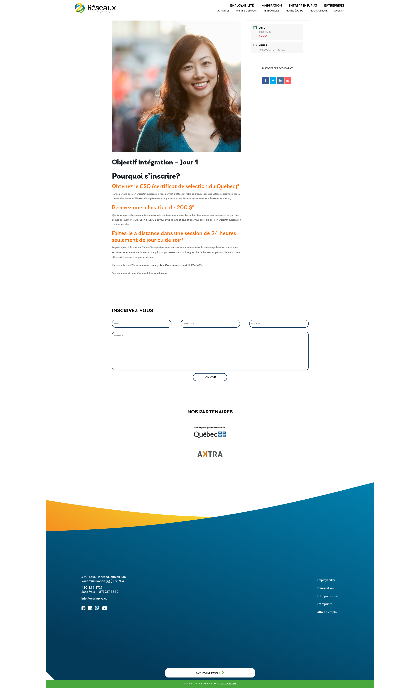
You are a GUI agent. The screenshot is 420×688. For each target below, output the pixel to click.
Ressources (271, 11)
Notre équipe (294, 11)
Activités (223, 11)
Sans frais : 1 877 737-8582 (100, 592)
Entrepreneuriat (303, 5)
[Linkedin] (280, 80)
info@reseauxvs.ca (94, 598)
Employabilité (242, 5)
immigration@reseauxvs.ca (166, 265)
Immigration (271, 5)
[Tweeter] (273, 80)
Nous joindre (318, 11)
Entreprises (334, 5)
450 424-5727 (91, 588)
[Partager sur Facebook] (265, 80)
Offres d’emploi (246, 11)
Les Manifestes (228, 684)
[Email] (287, 80)
